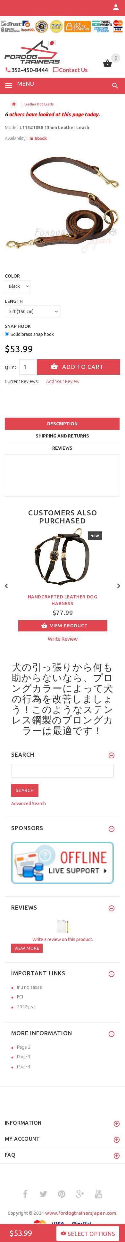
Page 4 (23, 1066)
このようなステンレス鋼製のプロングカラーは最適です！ (63, 720)
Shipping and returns (62, 435)
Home (14, 104)
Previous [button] (6, 585)
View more (26, 948)
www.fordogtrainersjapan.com (80, 1213)
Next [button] (118, 585)
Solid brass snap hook (32, 334)
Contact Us (73, 70)
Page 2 (23, 1047)
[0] (107, 66)
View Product (69, 625)
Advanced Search (28, 803)
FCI (20, 996)
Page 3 (23, 1056)
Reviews (62, 448)
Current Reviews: (22, 381)
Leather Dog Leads (39, 104)
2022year (26, 1006)
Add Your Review (62, 381)
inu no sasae (29, 987)
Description (62, 423)
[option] (62, 205)
